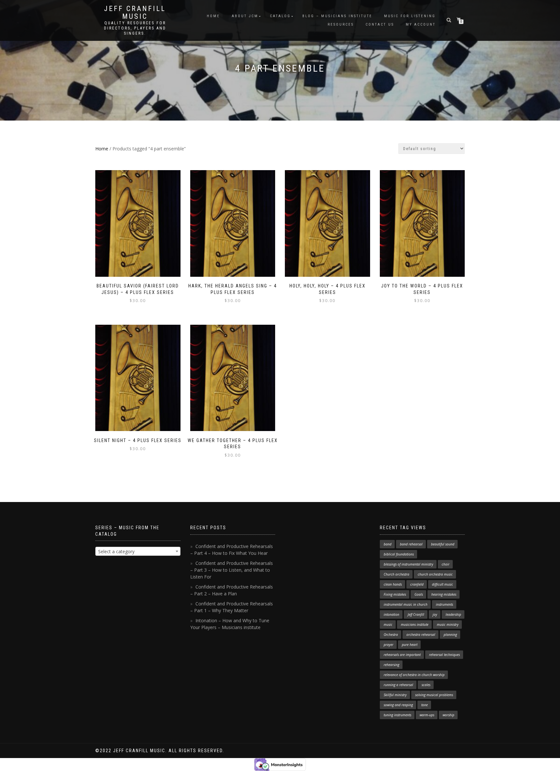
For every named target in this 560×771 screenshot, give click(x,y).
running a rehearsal (398, 685)
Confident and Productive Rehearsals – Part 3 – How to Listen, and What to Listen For (231, 570)
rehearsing (391, 664)
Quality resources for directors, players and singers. (135, 28)
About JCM (245, 16)
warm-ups (427, 715)
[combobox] (138, 551)
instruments (444, 604)
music (388, 624)
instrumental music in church (405, 604)
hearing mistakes (443, 594)
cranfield (417, 584)
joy (435, 614)
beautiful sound (442, 544)
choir (445, 564)
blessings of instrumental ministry (408, 564)
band (387, 544)
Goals (418, 594)
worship (448, 715)
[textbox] (138, 551)
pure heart (409, 644)
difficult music (442, 584)
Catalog (280, 16)
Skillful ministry (395, 695)
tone (424, 705)
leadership (453, 614)
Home (213, 16)
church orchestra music (435, 574)
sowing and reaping (398, 705)
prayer (388, 644)
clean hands (393, 584)
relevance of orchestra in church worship (414, 674)
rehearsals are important (402, 654)
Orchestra (391, 634)
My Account (421, 24)
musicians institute (414, 624)
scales (426, 685)
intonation (391, 614)
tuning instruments (397, 715)
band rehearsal (411, 544)
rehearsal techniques (444, 654)
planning (450, 634)
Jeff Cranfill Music (135, 12)
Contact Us (380, 24)
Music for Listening (410, 16)
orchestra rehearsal (420, 634)
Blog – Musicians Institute (337, 16)
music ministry (448, 624)
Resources (341, 24)
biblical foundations (399, 554)
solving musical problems (434, 695)
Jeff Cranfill (416, 614)
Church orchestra (396, 574)
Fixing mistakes (395, 594)
